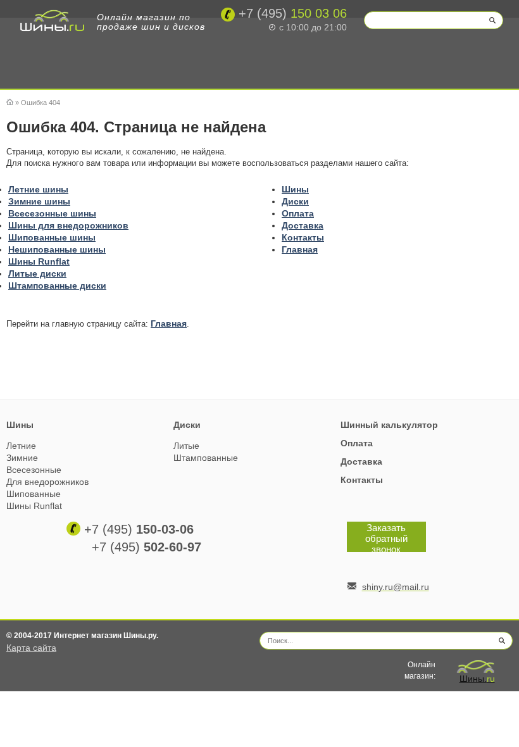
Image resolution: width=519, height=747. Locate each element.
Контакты (303, 237)
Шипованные (33, 494)
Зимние (22, 458)
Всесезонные (33, 470)
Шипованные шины (52, 237)
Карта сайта (31, 648)
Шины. (477, 679)
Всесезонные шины (52, 213)
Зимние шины (39, 201)
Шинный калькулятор (389, 425)
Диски (295, 201)
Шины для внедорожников (68, 225)
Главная (300, 249)
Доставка (302, 225)
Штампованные (205, 458)
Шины (295, 189)
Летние (21, 446)
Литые (186, 446)
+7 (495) (139, 529)
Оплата (298, 213)
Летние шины (38, 189)
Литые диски (37, 273)
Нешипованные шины (57, 249)
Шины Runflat (39, 261)
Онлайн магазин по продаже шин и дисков (151, 22)
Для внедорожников (47, 482)
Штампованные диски (57, 285)
